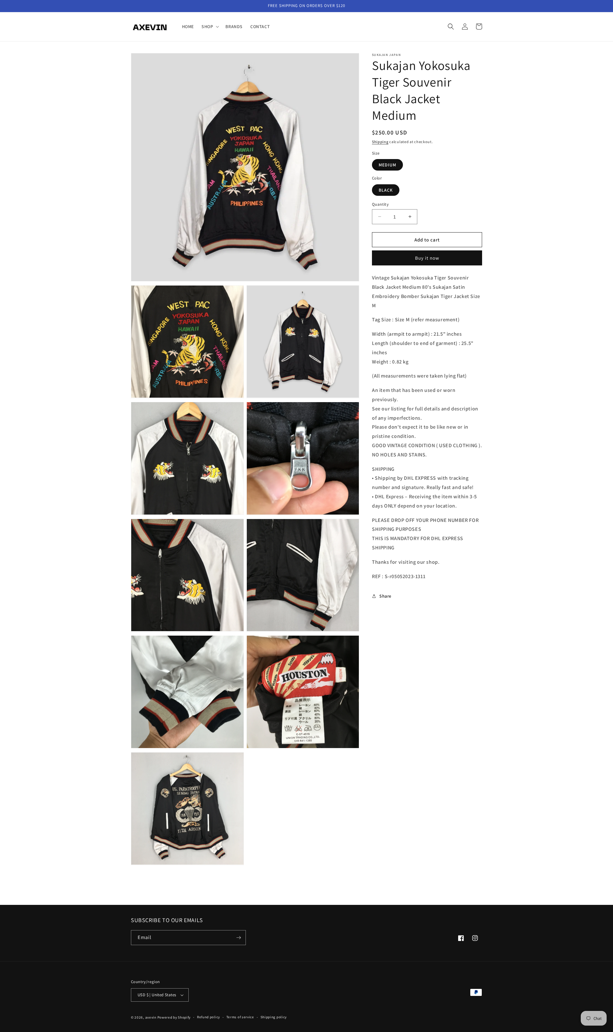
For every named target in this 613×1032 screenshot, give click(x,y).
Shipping (380, 141)
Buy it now (427, 258)
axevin (150, 1017)
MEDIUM (387, 165)
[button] (210, 26)
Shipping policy (274, 1017)
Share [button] (385, 596)
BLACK (386, 190)
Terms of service (240, 1017)
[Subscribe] (238, 937)
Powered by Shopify (174, 1017)
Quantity (380, 204)
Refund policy (208, 1017)
